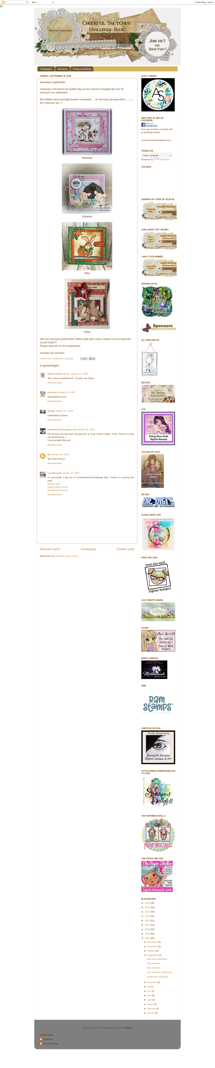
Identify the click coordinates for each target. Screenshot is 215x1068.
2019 (147, 933)
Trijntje (51, 411)
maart (150, 1004)
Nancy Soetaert (50, 1043)
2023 (147, 916)
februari (151, 1008)
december (152, 942)
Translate (164, 159)
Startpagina (46, 69)
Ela (49, 454)
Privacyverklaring (82, 69)
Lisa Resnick (54, 473)
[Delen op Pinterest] (93, 358)
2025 (147, 907)
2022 (147, 920)
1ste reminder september (159, 972)
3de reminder (153, 963)
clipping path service (58, 487)
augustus (152, 982)
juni (149, 991)
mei (149, 995)
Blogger (129, 1027)
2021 (147, 925)
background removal (58, 490)
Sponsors (63, 69)
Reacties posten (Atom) (67, 556)
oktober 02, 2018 (86, 429)
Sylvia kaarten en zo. (59, 374)
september (153, 955)
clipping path (54, 484)
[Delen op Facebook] (90, 358)
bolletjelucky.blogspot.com (62, 429)
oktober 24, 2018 (70, 473)
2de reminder (153, 967)
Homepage (88, 549)
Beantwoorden (55, 382)
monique (52, 392)
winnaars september (157, 959)
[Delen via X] (87, 358)
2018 (147, 938)
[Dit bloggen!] (84, 358)
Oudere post (125, 549)
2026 (147, 903)
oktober (151, 951)
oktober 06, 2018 (60, 454)
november (152, 946)
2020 (147, 929)
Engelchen (48, 1039)
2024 (147, 911)
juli (149, 986)
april (149, 999)
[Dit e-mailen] (81, 358)
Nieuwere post (50, 549)
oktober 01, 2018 (79, 374)
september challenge (157, 976)
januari (151, 1013)
